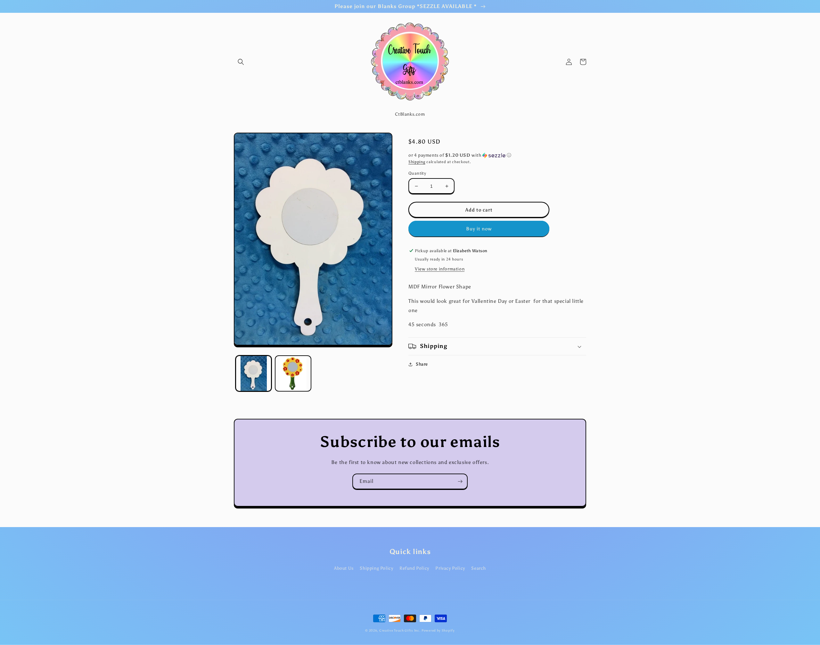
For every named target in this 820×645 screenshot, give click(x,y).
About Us (344, 568)
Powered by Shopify (438, 631)
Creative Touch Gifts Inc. (400, 631)
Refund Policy (414, 568)
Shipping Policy (376, 568)
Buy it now (479, 229)
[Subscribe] (460, 481)
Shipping (416, 162)
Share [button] (422, 364)
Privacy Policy (450, 568)
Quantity (417, 173)
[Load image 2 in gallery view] (293, 373)
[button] (241, 62)
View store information (439, 269)
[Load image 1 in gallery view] (253, 373)
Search (478, 568)
